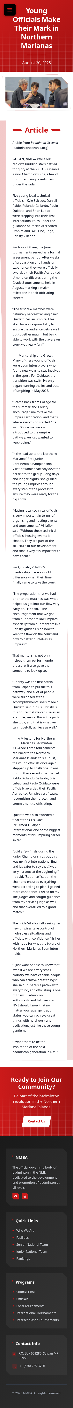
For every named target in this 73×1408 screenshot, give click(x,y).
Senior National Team (32, 1244)
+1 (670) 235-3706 (32, 1366)
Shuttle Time (25, 1292)
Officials (22, 1299)
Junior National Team (31, 1251)
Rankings (23, 1258)
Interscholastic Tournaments (37, 1320)
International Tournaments (36, 1313)
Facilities (22, 1237)
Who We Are (25, 1230)
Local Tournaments (30, 1306)
